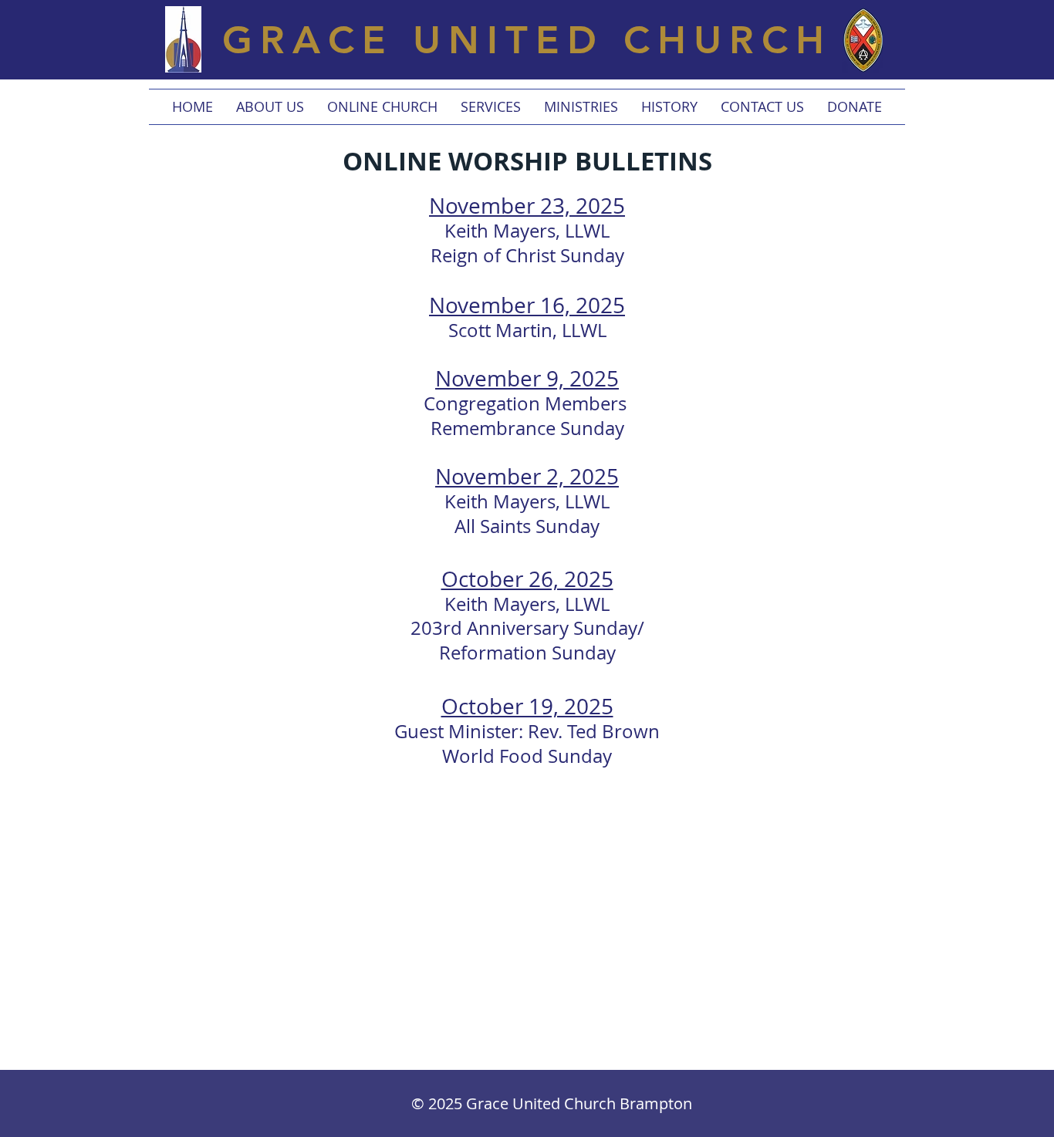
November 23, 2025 (527, 205)
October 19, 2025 (527, 706)
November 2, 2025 (527, 476)
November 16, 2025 (527, 305)
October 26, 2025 (527, 579)
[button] (270, 106)
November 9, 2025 (527, 378)
